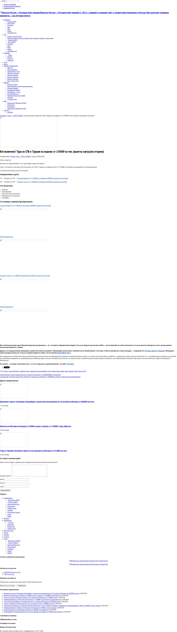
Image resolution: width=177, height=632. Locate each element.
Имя (1, 479)
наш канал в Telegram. (156, 351)
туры (75, 371)
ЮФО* (9, 47)
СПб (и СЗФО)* (11, 42)
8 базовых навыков (12, 88)
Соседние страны (13, 512)
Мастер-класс (8, 531)
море (58, 371)
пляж (62, 371)
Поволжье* (10, 44)
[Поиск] (0, 1)
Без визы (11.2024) (12, 84)
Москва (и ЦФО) (11, 22)
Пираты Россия (9, 8)
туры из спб (82, 371)
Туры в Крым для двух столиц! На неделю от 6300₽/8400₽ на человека (30, 375)
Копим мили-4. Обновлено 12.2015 (16, 108)
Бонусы (6, 64)
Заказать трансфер (12, 75)
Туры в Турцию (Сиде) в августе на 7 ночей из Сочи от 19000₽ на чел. (29, 604)
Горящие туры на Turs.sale (14, 36)
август (6, 371)
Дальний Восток (11, 33)
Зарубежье (7, 53)
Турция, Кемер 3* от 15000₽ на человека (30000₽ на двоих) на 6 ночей (42, 178)
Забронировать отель (13, 71)
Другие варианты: (6, 237)
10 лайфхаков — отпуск (13, 92)
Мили (5, 101)
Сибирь (9, 31)
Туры (5, 34)
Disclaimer (10, 112)
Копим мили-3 (11, 107)
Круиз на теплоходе (13, 77)
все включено (14, 371)
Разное (6, 535)
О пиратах (6, 110)
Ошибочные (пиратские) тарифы (16, 96)
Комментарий (5, 476)
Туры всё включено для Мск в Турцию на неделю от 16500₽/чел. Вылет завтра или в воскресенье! (40, 377)
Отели (5, 62)
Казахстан (10, 59)
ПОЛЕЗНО (6, 83)
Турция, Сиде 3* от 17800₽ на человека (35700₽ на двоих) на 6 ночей (42, 182)
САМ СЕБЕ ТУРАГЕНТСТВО (11, 66)
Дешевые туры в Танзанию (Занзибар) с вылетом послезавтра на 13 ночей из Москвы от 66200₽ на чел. (47, 401)
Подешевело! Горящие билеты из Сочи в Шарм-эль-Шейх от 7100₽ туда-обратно (33, 612)
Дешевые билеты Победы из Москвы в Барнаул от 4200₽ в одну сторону (30, 608)
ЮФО (8, 29)
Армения (9, 57)
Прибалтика (11, 508)
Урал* (8, 46)
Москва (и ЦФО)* (12, 40)
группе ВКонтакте (64, 353)
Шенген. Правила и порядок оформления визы (20, 86)
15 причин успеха (12, 99)
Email (2, 483)
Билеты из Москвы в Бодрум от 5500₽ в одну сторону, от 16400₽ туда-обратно (35, 426)
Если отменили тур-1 (13, 94)
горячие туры (24, 371)
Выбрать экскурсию (12, 79)
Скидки (6, 537)
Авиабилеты (7, 20)
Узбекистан (10, 60)
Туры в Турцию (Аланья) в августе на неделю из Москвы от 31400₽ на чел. (33, 451)
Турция (9, 55)
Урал (8, 27)
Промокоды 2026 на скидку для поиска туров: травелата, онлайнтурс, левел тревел (30, 38)
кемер (53, 371)
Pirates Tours (15, 156)
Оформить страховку (13, 73)
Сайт (2, 487)
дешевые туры (45, 371)
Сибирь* (9, 49)
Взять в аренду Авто (13, 81)
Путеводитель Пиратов (12, 6)
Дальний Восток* (12, 51)
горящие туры (35, 371)
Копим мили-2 (11, 105)
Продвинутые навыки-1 (13, 90)
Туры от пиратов (10, 4)
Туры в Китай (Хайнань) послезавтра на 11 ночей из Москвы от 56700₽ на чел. (32, 602)
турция (70, 371)
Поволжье (10, 25)
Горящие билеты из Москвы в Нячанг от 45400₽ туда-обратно (26, 610)
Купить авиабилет (12, 70)
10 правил (10, 97)
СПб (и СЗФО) (11, 23)
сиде (66, 371)
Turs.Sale (70, 364)
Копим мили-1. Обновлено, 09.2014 (16, 103)
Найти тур (10, 68)
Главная (3, 116)
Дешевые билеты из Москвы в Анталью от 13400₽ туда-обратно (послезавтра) (32, 600)
